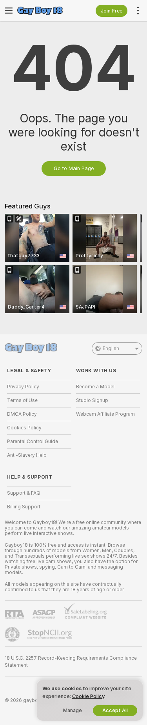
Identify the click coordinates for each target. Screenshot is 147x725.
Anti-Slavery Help (27, 455)
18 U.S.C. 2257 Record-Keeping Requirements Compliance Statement (71, 661)
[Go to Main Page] (45, 10)
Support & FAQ (23, 493)
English (111, 348)
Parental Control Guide (32, 441)
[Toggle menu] (8, 10)
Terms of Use (22, 400)
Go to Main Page (74, 168)
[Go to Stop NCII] (50, 634)
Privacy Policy (23, 386)
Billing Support (23, 507)
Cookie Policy (88, 696)
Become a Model (95, 386)
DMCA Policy (22, 414)
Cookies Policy (24, 428)
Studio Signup (92, 400)
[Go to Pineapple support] (13, 634)
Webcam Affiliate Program (105, 414)
